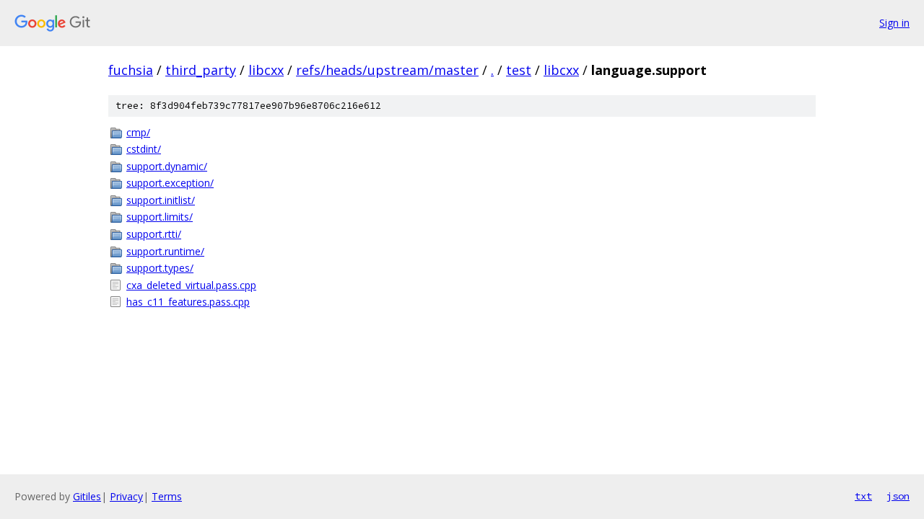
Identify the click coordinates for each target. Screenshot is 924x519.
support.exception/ (170, 183)
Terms (167, 496)
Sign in (894, 23)
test (518, 70)
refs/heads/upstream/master (387, 70)
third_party (200, 70)
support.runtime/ (165, 251)
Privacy (126, 496)
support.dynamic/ (166, 166)
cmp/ (138, 132)
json (898, 495)
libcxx (266, 70)
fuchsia (130, 70)
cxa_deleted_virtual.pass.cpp (191, 285)
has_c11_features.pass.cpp (188, 302)
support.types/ (159, 268)
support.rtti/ (153, 234)
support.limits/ (159, 216)
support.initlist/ (160, 200)
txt (863, 495)
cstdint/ (143, 149)
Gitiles (87, 496)
